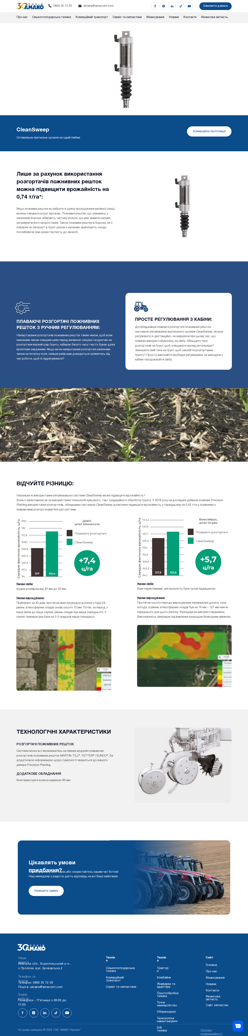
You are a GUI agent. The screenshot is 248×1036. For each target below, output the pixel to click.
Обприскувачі (166, 1012)
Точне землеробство (167, 1004)
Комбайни (164, 977)
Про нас (211, 971)
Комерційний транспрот (115, 979)
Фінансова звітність (213, 998)
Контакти (212, 990)
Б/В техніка (162, 1029)
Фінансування (215, 977)
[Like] (155, 6)
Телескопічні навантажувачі (167, 1020)
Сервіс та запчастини (121, 987)
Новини (211, 984)
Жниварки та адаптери (166, 985)
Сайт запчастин (217, 1005)
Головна (211, 965)
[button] (215, 6)
